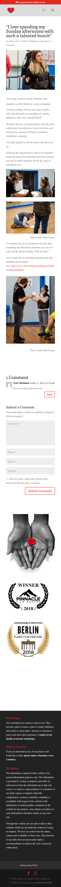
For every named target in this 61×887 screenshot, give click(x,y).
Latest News (44, 41)
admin (11, 41)
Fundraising (33, 41)
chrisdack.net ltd (43, 882)
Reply (49, 394)
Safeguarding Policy (29, 865)
